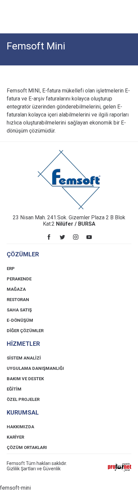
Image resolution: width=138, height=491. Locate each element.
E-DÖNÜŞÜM (20, 320)
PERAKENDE (19, 278)
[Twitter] (62, 237)
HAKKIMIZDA (20, 426)
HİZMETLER (23, 343)
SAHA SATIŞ (19, 309)
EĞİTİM (14, 389)
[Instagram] (75, 237)
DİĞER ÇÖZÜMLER (25, 330)
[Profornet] (119, 467)
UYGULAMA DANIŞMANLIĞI (35, 368)
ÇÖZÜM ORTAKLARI (27, 447)
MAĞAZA (16, 289)
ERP (11, 268)
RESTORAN (18, 299)
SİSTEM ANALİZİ (24, 357)
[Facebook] (49, 237)
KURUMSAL (23, 412)
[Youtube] (89, 237)
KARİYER (15, 437)
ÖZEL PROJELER (23, 399)
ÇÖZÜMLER (23, 254)
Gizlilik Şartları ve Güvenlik (34, 468)
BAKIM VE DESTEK (25, 378)
